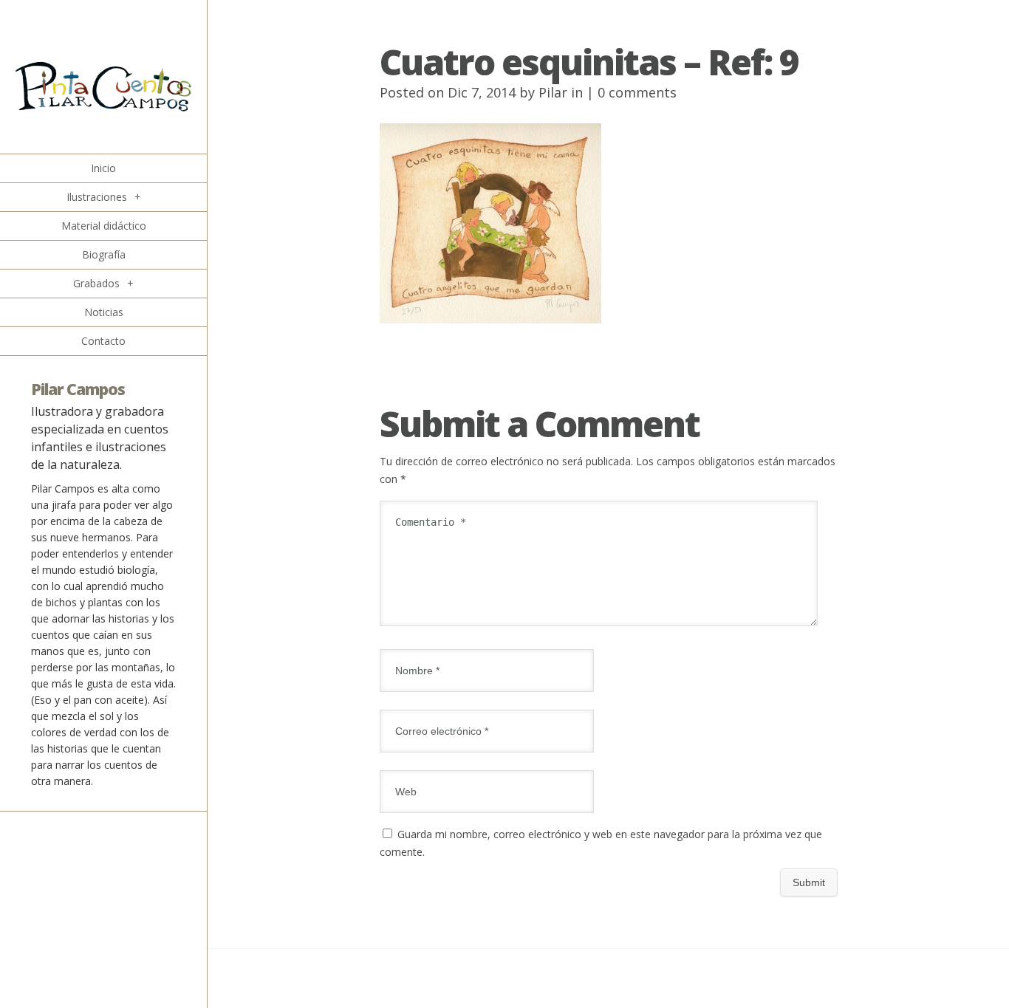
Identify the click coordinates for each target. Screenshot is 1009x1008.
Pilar (552, 92)
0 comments (637, 92)
